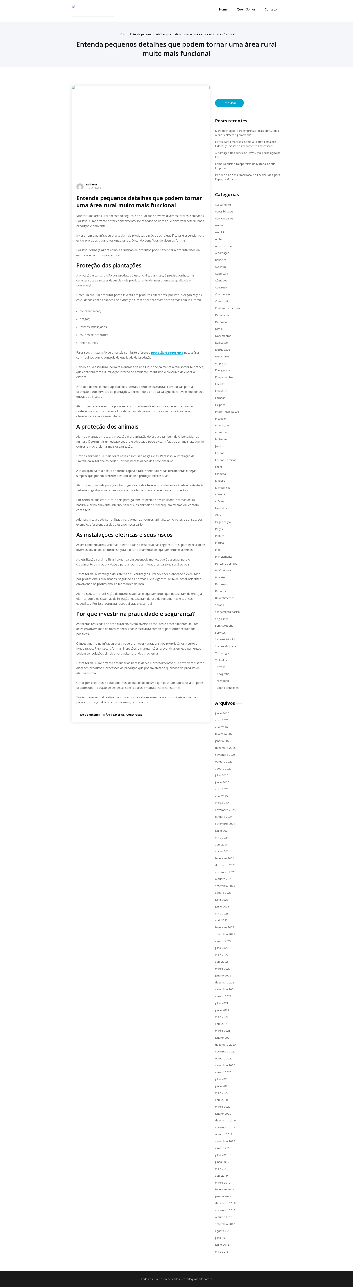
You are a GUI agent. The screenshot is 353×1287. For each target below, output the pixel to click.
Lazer (218, 467)
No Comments (90, 714)
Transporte (222, 680)
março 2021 (222, 1030)
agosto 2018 (223, 1231)
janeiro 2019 (223, 1196)
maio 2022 (222, 955)
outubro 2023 (224, 879)
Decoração (222, 315)
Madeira (220, 480)
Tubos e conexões (227, 687)
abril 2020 (221, 1100)
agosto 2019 (223, 1148)
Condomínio (222, 294)
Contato (271, 9)
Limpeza (220, 474)
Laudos (219, 453)
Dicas (218, 329)
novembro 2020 (225, 1051)
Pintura (219, 536)
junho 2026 (222, 713)
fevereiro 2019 (224, 1189)
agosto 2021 (223, 996)
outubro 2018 (224, 1217)
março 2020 (222, 1106)
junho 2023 (222, 906)
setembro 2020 (225, 1065)
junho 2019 (222, 1162)
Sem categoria (224, 625)
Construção (134, 714)
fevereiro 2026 (224, 734)
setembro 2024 (225, 823)
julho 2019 (221, 1155)
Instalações (222, 425)
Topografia (222, 674)
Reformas (221, 584)
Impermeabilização (227, 411)
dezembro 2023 (225, 865)
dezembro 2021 (225, 982)
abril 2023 (221, 920)
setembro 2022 (225, 934)
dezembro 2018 (225, 1203)
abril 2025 (221, 796)
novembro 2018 (225, 1210)
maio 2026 (222, 720)
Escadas (220, 384)
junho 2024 (222, 830)
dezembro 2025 (225, 747)
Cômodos (221, 280)
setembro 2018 (225, 1224)
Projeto (220, 577)
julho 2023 (221, 899)
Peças (219, 529)
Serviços (220, 632)
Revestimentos (225, 598)
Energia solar (223, 370)
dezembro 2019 (225, 1120)
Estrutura (221, 391)
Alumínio (220, 232)
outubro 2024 (224, 816)
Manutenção (223, 487)
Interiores (221, 432)
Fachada (220, 398)
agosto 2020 (223, 1072)
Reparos (220, 591)
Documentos (223, 336)
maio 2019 (222, 1169)
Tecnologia (222, 653)
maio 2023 (222, 913)
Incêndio (220, 418)
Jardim (219, 446)
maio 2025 (222, 789)
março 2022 (222, 968)
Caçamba (221, 266)
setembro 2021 (225, 989)
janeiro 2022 (223, 975)
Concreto (221, 287)
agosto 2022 (223, 941)
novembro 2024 (225, 810)
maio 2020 (222, 1093)
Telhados (221, 660)
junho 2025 (222, 782)
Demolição (221, 322)
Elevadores (222, 356)
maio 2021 (222, 1017)
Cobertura (221, 273)
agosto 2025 (223, 768)
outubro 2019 (224, 1134)
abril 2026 (221, 727)
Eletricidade (222, 349)
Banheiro (220, 260)
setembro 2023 (225, 886)
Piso (218, 550)
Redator (91, 184)
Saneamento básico (227, 612)
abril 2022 (221, 961)
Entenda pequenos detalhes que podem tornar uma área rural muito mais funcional (182, 34)
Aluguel (219, 225)
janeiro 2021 (223, 1037)
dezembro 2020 (225, 1044)
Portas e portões (226, 563)
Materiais (221, 494)
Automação (222, 253)
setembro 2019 (225, 1141)
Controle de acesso (227, 308)
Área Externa (115, 714)
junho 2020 (222, 1086)
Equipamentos (224, 377)
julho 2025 (221, 775)
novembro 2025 (225, 754)
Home (223, 9)
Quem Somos (246, 9)
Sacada (219, 605)
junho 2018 (222, 1244)
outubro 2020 (224, 1058)
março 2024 (222, 851)
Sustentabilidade (225, 646)
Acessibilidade (224, 211)
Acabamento (223, 204)
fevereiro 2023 (224, 927)
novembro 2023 (225, 872)
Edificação (221, 342)
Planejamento (224, 556)
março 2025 (222, 803)
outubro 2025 (224, 761)
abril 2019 (221, 1175)
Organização (223, 522)
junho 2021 (222, 1010)
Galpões (220, 405)
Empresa (221, 363)
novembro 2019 (225, 1127)
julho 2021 (221, 1003)
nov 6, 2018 (93, 188)
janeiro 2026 (223, 741)
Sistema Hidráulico (226, 639)
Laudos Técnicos (225, 460)
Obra (218, 515)
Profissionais (223, 570)
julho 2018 (221, 1238)
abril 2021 (221, 1024)
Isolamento (222, 439)
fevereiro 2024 (224, 858)
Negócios (221, 508)
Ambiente (221, 239)
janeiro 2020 (223, 1113)
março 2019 (222, 1182)
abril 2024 (221, 844)
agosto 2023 (223, 892)
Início (122, 34)
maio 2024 (222, 837)
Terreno (220, 667)
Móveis (219, 501)
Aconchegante (224, 218)
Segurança (221, 619)
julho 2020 (221, 1079)
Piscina (219, 543)
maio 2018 (222, 1251)
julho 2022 (221, 948)
